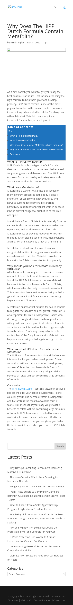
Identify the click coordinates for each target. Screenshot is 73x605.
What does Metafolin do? (23, 140)
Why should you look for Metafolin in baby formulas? (36, 145)
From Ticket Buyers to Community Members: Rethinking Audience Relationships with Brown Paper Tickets (36, 495)
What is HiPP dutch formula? (24, 135)
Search (60, 446)
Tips (45, 42)
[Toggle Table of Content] (10, 131)
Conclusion (15, 154)
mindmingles (17, 42)
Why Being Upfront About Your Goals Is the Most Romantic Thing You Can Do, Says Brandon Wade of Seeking (36, 518)
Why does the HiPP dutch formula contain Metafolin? (36, 149)
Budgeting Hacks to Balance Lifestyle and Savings (37, 486)
